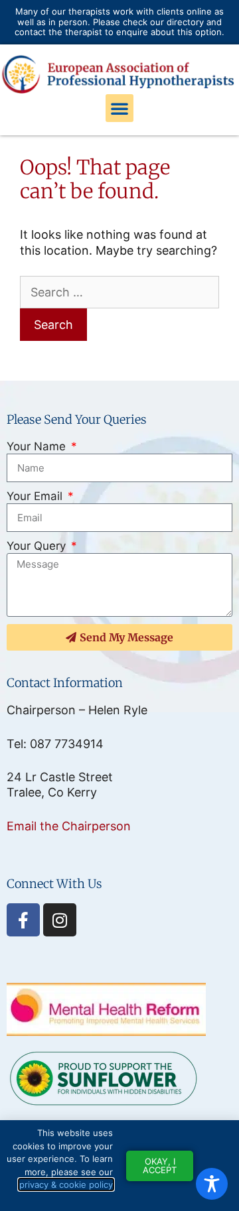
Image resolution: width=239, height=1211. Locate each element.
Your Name (38, 446)
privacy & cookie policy (66, 1184)
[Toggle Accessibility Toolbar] (212, 1184)
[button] (119, 108)
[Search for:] (119, 292)
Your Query (38, 545)
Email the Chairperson (69, 826)
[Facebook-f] (23, 919)
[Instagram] (59, 919)
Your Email (36, 496)
